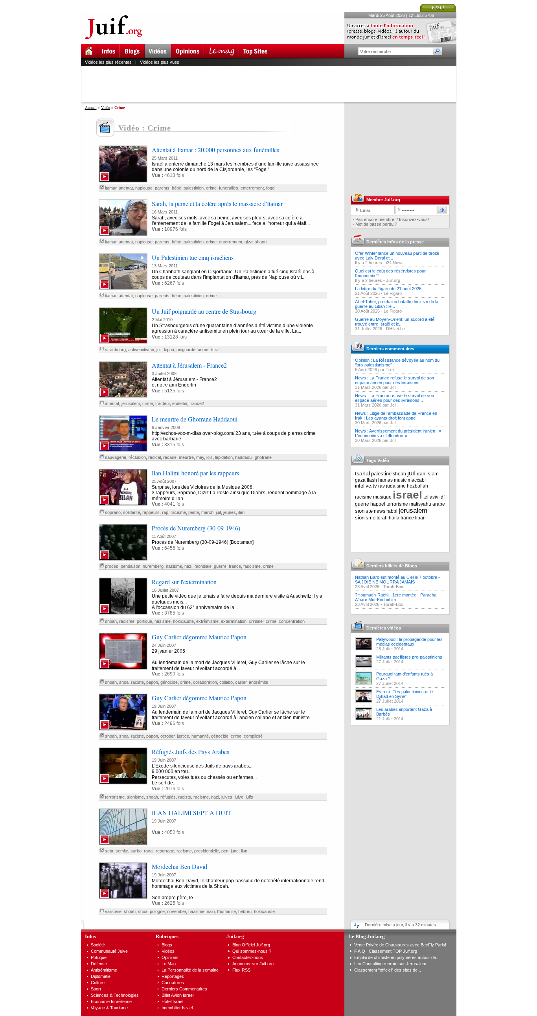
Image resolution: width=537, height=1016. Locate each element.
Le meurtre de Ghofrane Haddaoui (194, 419)
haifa (394, 518)
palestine (381, 474)
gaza (360, 480)
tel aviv (430, 497)
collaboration (205, 682)
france (235, 566)
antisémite (258, 682)
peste (193, 512)
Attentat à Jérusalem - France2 (189, 365)
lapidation (224, 457)
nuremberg (153, 566)
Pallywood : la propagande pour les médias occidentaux (409, 641)
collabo (226, 682)
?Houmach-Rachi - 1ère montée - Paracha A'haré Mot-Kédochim (395, 597)
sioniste (364, 511)
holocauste (183, 621)
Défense (99, 963)
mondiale (203, 566)
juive (239, 797)
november (176, 911)
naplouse (144, 188)
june (235, 851)
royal (148, 851)
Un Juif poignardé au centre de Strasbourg (204, 311)
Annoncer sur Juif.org (253, 963)
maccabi (417, 480)
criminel (256, 621)
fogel (270, 188)
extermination (233, 621)
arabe (438, 504)
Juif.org (393, 280)
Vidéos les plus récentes (108, 62)
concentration (292, 621)
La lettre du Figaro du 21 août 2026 (388, 288)
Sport (96, 989)
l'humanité (226, 911)
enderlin (179, 403)
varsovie (113, 911)
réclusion (137, 457)
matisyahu (420, 504)
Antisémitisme (104, 970)
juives (226, 797)
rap (165, 512)
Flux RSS (241, 970)
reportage (165, 851)
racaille (170, 457)
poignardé (186, 349)
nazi (188, 566)
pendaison (130, 566)
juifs (249, 797)
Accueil (91, 107)
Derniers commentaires (390, 348)
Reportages (173, 976)
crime (211, 188)
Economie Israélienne (111, 1001)
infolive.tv (366, 486)
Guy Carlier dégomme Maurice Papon (199, 637)
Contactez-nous (247, 957)
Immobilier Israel (177, 1007)
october (167, 736)
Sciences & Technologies (115, 995)
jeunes (229, 512)
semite (122, 851)
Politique (99, 957)
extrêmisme (207, 621)
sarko (136, 851)
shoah (111, 621)
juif (159, 349)
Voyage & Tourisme (109, 1007)
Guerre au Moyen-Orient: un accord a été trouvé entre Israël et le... (394, 321)
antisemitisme (141, 349)
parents (162, 188)
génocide (169, 682)
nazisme (174, 566)
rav (381, 486)
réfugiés (168, 797)
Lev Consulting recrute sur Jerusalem (390, 963)
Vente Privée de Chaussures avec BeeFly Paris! (400, 944)
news (379, 511)
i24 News (395, 262)
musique (382, 497)
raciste (137, 682)
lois (209, 457)
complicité (253, 736)
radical (154, 457)
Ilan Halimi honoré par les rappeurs (195, 473)
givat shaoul (256, 241)
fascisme (252, 566)
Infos (90, 936)
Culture (98, 982)
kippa (169, 349)
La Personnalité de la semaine (190, 970)
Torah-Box (393, 586)
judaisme (396, 486)
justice (183, 736)
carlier (240, 682)
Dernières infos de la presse (395, 241)
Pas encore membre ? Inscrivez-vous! (392, 219)
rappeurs (151, 512)
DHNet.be (395, 328)
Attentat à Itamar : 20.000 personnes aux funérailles (215, 149)
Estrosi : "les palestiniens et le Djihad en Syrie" (404, 694)
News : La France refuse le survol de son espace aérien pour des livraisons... (394, 380)
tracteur (162, 403)
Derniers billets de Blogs (391, 565)
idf (442, 497)
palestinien (194, 188)
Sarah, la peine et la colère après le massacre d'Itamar (217, 203)
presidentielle (206, 851)
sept (109, 851)
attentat (126, 188)
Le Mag (169, 963)
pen (224, 851)
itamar (110, 188)
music (400, 480)
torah (382, 518)
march (207, 512)
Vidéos (168, 951)
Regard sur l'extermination (184, 582)
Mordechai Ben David (179, 866)
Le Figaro (393, 293)
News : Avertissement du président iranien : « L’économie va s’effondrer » (398, 433)
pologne (157, 911)
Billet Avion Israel (177, 995)
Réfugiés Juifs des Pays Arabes (190, 751)
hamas (385, 480)
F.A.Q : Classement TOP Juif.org (385, 951)
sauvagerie (115, 457)
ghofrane (263, 457)
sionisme (135, 797)
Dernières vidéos (383, 628)
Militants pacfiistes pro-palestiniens (409, 657)
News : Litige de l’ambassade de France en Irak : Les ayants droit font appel (396, 415)
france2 (196, 403)
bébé (176, 188)
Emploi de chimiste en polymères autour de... (397, 957)
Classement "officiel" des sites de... (387, 970)
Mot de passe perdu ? (376, 224)
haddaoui (243, 457)
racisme (178, 512)
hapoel (377, 504)
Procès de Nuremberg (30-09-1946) (196, 528)
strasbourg (115, 349)
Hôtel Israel (172, 1001)
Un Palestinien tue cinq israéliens (193, 257)
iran (421, 474)
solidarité (131, 512)
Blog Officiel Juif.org (251, 944)
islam (433, 474)
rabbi (391, 511)
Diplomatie (100, 976)
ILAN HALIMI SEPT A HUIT (191, 812)
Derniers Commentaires (184, 989)
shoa (124, 682)
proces (111, 566)
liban (420, 518)
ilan (241, 512)
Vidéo (105, 107)
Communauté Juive (109, 951)
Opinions (170, 957)
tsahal (362, 473)
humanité (200, 736)
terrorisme (115, 797)
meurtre (186, 457)
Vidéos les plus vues (159, 62)
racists (184, 797)
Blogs (167, 944)
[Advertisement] (272, 83)
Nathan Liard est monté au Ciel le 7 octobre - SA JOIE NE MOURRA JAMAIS (397, 579)
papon (152, 682)
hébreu (245, 911)
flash (372, 480)
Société (98, 944)
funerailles (228, 188)
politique (144, 621)
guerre (220, 566)
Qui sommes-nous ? (251, 951)
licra (215, 349)
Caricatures (173, 982)
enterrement (252, 188)
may (200, 457)
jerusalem (130, 403)
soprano (113, 512)
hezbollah (417, 486)
